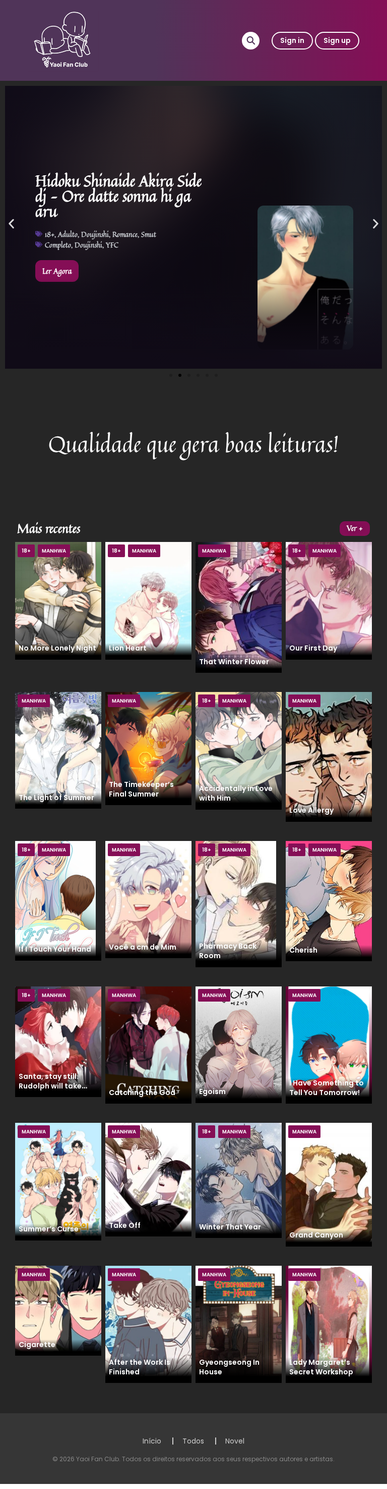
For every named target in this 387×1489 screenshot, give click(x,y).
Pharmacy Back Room (227, 951)
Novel (234, 1441)
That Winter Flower (234, 662)
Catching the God (142, 1092)
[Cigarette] (58, 1310)
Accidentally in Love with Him (236, 793)
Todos (193, 1441)
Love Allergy (311, 810)
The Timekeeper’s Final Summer (141, 789)
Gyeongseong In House (229, 1367)
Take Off (125, 1225)
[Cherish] (329, 901)
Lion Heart (128, 648)
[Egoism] (239, 1044)
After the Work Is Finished (139, 1367)
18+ (49, 234)
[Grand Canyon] (329, 1184)
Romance (125, 234)
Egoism (212, 1091)
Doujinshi (95, 234)
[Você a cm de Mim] (148, 899)
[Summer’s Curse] (58, 1181)
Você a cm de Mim (142, 947)
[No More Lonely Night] (58, 600)
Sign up (337, 40)
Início (152, 1441)
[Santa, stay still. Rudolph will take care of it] (58, 1041)
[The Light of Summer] (58, 749)
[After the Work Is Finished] (148, 1324)
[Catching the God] (148, 1044)
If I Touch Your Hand (55, 949)
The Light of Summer (56, 797)
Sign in (292, 40)
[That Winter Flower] (239, 607)
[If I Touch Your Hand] (55, 900)
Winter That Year (230, 1227)
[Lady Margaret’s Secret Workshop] (329, 1324)
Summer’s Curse (49, 1229)
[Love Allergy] (329, 756)
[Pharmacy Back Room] (236, 903)
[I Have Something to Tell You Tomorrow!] (329, 1044)
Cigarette (37, 1344)
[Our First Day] (329, 600)
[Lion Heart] (148, 600)
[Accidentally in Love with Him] (239, 750)
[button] (11, 224)
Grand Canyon (316, 1235)
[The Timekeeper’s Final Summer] (148, 748)
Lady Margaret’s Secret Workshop (321, 1367)
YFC (112, 244)
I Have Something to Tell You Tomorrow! (326, 1088)
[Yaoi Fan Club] (63, 40)
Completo (58, 244)
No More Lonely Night (57, 648)
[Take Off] (148, 1179)
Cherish (303, 950)
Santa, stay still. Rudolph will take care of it (50, 1086)
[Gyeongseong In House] (239, 1324)
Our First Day (313, 648)
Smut (148, 234)
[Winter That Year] (239, 1180)
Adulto (68, 234)
